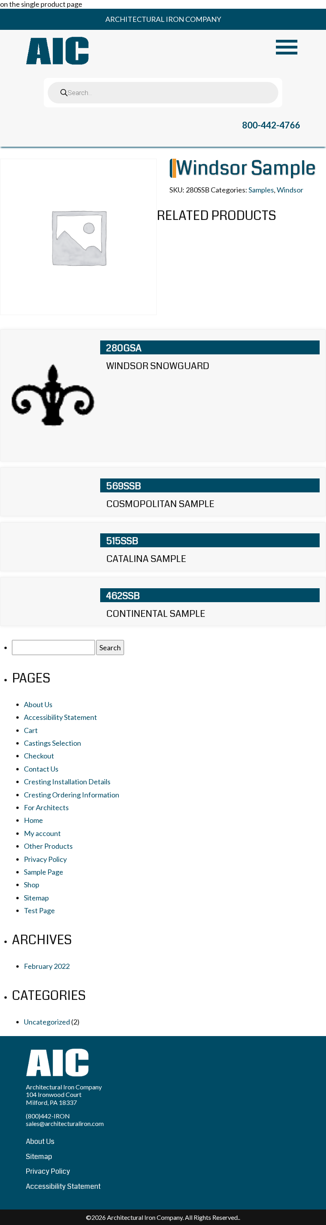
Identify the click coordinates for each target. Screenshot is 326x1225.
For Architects (46, 807)
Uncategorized (47, 1021)
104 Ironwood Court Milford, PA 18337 (54, 1098)
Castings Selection (52, 743)
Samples (261, 189)
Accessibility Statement (60, 717)
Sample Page (43, 871)
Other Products (48, 846)
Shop (31, 884)
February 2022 (47, 966)
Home (33, 820)
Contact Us (41, 768)
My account (42, 833)
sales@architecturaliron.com (65, 1123)
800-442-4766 (271, 125)
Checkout (39, 755)
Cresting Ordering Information (71, 794)
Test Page (39, 910)
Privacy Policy (45, 859)
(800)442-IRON (48, 1116)
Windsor (290, 189)
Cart (31, 730)
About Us (38, 704)
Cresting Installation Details (67, 781)
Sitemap (36, 897)
